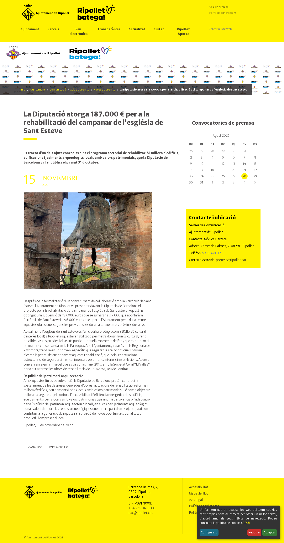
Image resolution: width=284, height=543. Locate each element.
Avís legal (196, 500)
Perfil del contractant (222, 13)
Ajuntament (37, 89)
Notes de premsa (104, 89)
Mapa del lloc (198, 493)
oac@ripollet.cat (140, 513)
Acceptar (269, 532)
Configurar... (209, 532)
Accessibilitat (198, 487)
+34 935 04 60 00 (141, 508)
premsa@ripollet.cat (231, 260)
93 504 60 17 (211, 253)
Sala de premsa (218, 7)
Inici (23, 89)
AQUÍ (246, 523)
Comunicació (57, 89)
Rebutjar (254, 532)
